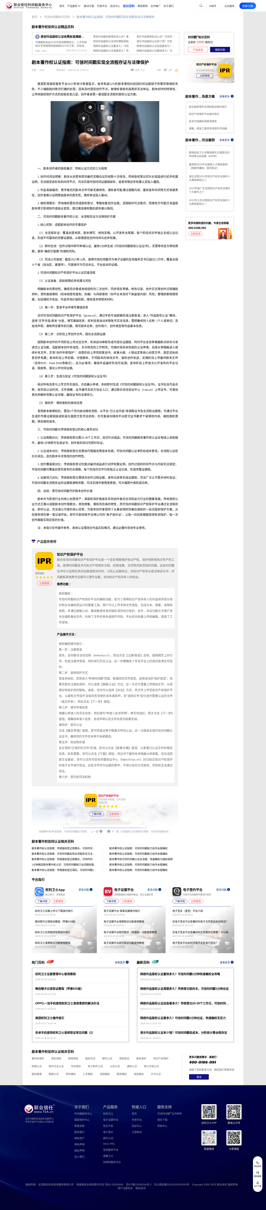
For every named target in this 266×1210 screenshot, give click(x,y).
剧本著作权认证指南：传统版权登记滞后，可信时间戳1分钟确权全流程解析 (64, 870)
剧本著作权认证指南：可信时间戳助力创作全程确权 (138, 848)
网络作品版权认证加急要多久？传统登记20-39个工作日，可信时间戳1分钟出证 (156, 45)
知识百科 (129, 6)
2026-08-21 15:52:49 (150, 994)
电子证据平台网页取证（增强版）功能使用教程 (130, 932)
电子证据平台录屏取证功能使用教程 (124, 921)
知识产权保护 (160, 1058)
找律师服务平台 (112, 1162)
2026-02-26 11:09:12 (45, 979)
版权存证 (90, 1058)
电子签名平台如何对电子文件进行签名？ (195, 942)
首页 (61, 6)
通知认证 (132, 1066)
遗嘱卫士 (108, 1155)
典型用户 (79, 1138)
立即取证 (137, 1132)
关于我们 (169, 6)
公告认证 (115, 1066)
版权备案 (37, 1074)
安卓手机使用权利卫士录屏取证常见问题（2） (65, 1032)
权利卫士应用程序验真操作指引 (52, 932)
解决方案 (89, 6)
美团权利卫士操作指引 (49, 1018)
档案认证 (37, 1066)
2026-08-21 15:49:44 (150, 1009)
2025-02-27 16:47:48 (45, 1023)
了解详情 (96, 813)
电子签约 (108, 1132)
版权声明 (79, 1150)
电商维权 (139, 1074)
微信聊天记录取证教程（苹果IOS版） (56, 921)
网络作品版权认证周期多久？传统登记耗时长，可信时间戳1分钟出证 (113, 50)
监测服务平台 (110, 1149)
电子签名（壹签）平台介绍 (187, 910)
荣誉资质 (79, 1125)
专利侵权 (76, 1066)
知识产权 (108, 1125)
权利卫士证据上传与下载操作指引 (54, 910)
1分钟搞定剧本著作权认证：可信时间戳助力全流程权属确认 (64, 864)
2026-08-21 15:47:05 (150, 1023)
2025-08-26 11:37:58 (45, 994)
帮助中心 (162, 1125)
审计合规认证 (151, 1066)
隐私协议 (141, 1188)
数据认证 (54, 1074)
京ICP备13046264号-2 (138, 1184)
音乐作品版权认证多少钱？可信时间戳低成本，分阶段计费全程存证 (156, 41)
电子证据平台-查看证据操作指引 (122, 910)
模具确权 (122, 1074)
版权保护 (141, 1058)
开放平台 (102, 6)
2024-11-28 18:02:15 (45, 1038)
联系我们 (79, 1132)
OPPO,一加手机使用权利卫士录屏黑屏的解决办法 (67, 1003)
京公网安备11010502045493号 (171, 1184)
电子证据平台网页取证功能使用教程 (124, 942)
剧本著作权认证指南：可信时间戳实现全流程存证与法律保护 (116, 16)
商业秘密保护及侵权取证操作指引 (208, 106)
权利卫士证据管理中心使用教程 (55, 974)
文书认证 (156, 1074)
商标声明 (79, 1144)
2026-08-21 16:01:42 (150, 979)
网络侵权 (73, 1058)
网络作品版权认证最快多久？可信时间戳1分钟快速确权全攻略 (156, 50)
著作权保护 (38, 1058)
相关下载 (162, 1119)
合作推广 (156, 6)
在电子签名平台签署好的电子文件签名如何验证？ (200, 921)
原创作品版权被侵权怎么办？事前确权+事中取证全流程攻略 (113, 36)
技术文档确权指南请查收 (203, 121)
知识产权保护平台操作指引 (204, 113)
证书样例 (169, 1113)
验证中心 (115, 6)
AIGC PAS (109, 1143)
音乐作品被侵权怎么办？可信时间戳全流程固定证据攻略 (156, 36)
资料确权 (71, 1074)
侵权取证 (124, 1058)
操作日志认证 (56, 1066)
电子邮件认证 (95, 1066)
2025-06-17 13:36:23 (45, 1009)
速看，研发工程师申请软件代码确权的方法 (210, 128)
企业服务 (229, 6)
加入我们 (79, 1156)
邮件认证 (107, 1058)
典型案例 (143, 6)
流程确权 (105, 1074)
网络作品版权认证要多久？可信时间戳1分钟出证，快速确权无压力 (113, 45)
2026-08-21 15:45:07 (150, 1038)
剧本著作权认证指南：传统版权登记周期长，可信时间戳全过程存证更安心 (64, 859)
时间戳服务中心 (83, 1113)
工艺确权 (88, 1074)
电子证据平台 (110, 1119)
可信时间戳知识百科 (57, 16)
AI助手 (212, 6)
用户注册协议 (125, 1188)
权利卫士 (108, 1113)
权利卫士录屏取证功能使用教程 (52, 942)
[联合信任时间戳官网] (29, 5)
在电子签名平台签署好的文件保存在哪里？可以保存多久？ (201, 932)
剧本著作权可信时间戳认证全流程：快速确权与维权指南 (141, 859)
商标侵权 (56, 1058)
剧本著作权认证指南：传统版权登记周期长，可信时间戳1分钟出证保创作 (64, 848)
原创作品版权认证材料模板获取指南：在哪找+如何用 (113, 41)
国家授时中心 (82, 1119)
